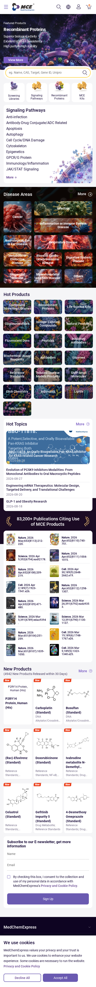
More (10, 177)
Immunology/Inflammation (27, 163)
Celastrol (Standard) (13, 814)
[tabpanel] (48, 42)
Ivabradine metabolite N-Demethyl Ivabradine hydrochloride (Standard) (76, 762)
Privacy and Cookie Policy (59, 886)
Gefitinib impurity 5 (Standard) (43, 816)
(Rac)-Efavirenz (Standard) (16, 760)
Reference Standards (47, 829)
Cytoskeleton (16, 146)
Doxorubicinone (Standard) (46, 760)
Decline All (22, 978)
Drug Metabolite (45, 825)
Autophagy (14, 134)
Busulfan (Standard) (73, 710)
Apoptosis (14, 128)
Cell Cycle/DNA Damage (25, 140)
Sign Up (48, 899)
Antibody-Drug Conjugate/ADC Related (36, 123)
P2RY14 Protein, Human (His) (16, 703)
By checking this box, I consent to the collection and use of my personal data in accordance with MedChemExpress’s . (48, 881)
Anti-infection (16, 117)
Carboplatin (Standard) (43, 710)
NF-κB (52, 775)
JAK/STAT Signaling (22, 169)
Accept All (60, 978)
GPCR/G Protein (18, 157)
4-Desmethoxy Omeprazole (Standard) (76, 816)
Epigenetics (15, 152)
